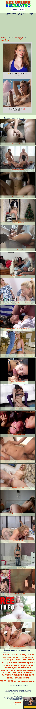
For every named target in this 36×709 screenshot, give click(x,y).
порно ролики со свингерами (11, 657)
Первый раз (5, 40)
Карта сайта (18, 702)
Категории (14, 9)
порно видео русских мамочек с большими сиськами (17, 667)
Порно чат (21, 9)
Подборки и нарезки (25, 39)
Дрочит (7, 39)
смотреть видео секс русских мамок (18, 661)
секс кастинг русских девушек (24, 681)
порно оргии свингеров (22, 672)
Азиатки (14, 39)
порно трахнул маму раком (18, 654)
